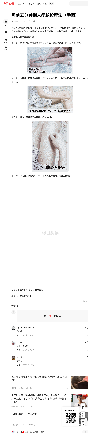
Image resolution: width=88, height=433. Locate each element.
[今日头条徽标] (8, 3)
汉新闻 (13, 388)
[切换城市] (34, 3)
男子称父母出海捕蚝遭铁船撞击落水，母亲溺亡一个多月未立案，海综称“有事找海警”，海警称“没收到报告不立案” (39, 398)
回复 (18, 335)
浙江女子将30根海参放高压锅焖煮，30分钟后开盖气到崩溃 (39, 379)
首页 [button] (83, 408)
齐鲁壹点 (14, 406)
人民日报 (14, 425)
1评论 (22, 406)
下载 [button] (82, 422)
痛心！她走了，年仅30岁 (24, 413)
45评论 (21, 388)
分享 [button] (5, 50)
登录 (49, 316)
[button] (19, 3)
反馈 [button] (83, 416)
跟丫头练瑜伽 (31, 21)
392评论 (23, 425)
